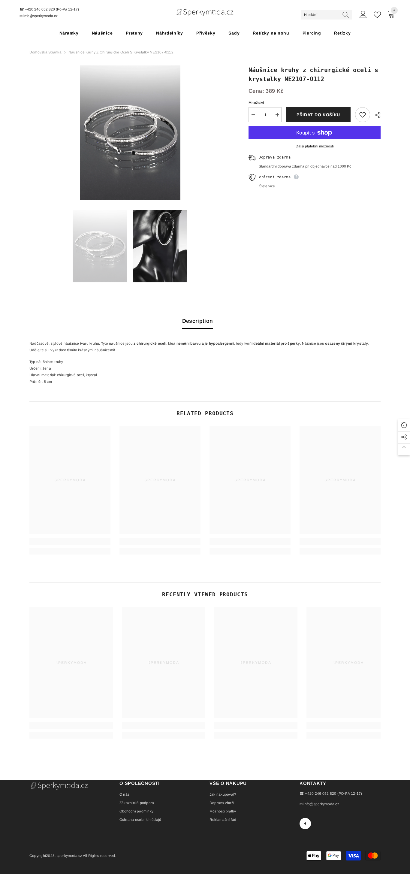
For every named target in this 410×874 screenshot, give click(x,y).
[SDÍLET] (375, 115)
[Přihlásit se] (363, 14)
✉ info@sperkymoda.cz (319, 804)
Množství (256, 103)
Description (197, 321)
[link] (69, 541)
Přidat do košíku (318, 114)
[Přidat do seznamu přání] (362, 114)
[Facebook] (305, 823)
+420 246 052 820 (40, 9)
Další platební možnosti (315, 146)
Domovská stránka (45, 52)
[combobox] (321, 14)
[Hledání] (326, 15)
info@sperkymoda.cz (40, 16)
